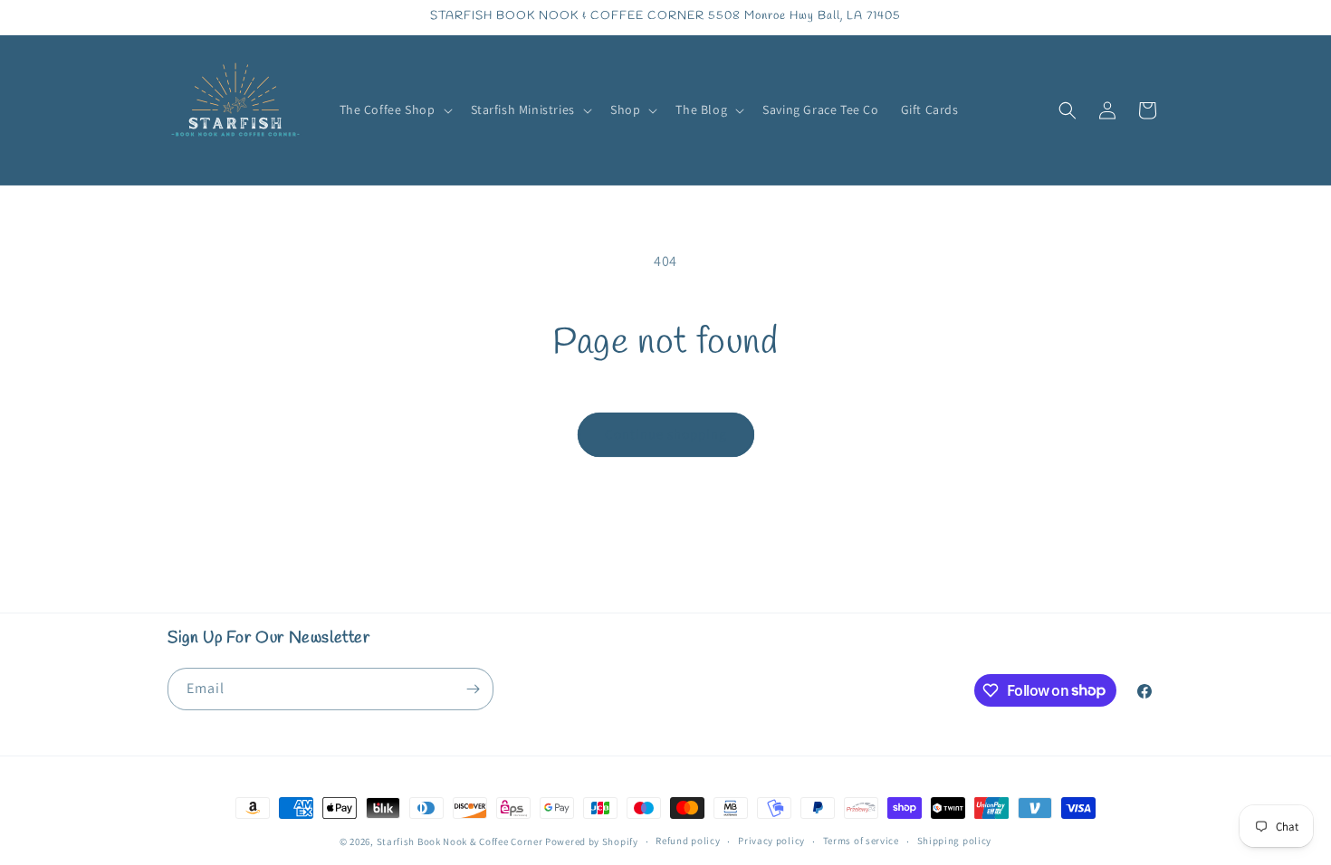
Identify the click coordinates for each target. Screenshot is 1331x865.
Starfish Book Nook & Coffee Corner (460, 841)
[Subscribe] (473, 689)
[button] (394, 109)
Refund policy (688, 840)
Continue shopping (666, 433)
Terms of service (861, 840)
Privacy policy (771, 840)
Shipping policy (954, 840)
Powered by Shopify (591, 841)
